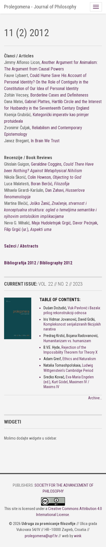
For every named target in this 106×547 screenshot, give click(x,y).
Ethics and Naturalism (79, 359)
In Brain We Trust (45, 140)
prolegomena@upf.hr (41, 535)
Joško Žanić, (50, 210)
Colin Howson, (54, 177)
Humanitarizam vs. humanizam (67, 341)
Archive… (95, 398)
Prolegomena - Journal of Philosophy (40, 7)
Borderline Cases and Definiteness (59, 95)
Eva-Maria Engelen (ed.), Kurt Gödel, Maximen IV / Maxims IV (68, 382)
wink (78, 535)
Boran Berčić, (50, 183)
